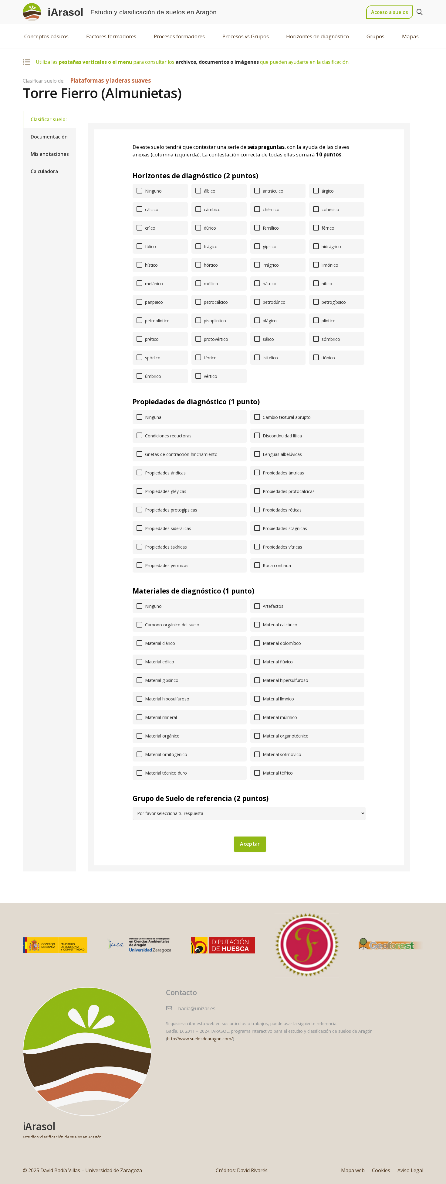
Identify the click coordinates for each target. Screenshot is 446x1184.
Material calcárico (279, 625)
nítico (326, 283)
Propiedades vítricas (282, 547)
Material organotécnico (285, 736)
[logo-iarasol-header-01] (32, 12)
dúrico (209, 228)
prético (151, 339)
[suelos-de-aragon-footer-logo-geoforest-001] (391, 945)
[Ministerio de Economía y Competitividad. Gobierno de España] (55, 945)
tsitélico (270, 358)
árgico (327, 191)
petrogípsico (333, 302)
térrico (210, 358)
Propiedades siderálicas (167, 528)
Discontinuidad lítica (282, 436)
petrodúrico (274, 302)
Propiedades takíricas (165, 547)
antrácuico (272, 191)
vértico (210, 376)
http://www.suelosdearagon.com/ (200, 1039)
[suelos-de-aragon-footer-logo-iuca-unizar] (139, 945)
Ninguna (152, 417)
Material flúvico (277, 662)
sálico (268, 339)
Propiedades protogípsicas (170, 510)
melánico (153, 283)
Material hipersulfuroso (285, 680)
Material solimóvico (281, 754)
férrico (327, 228)
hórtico (210, 265)
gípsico (269, 246)
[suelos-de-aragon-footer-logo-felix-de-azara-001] (307, 945)
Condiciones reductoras (167, 436)
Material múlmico (279, 717)
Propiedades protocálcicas (288, 491)
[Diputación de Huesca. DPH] (223, 945)
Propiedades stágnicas (284, 528)
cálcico (151, 209)
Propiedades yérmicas (166, 565)
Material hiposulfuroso (166, 699)
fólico (150, 246)
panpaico (153, 302)
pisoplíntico (214, 320)
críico (149, 228)
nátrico (269, 283)
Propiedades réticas (282, 510)
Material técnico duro (165, 773)
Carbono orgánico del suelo (171, 625)
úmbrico (152, 376)
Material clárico (159, 643)
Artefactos (272, 606)
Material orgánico (162, 736)
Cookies (381, 1170)
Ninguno (153, 191)
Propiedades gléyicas (165, 491)
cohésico (329, 209)
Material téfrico (277, 773)
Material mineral (160, 717)
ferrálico (270, 228)
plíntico (328, 320)
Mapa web (353, 1170)
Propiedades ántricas (283, 473)
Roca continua (276, 565)
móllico (210, 283)
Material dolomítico (281, 643)
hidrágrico (330, 246)
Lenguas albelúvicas (282, 454)
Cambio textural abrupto (286, 417)
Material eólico (159, 662)
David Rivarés (252, 1170)
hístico (151, 265)
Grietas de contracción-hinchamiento (181, 454)
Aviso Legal (410, 1170)
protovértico (215, 339)
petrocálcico (215, 302)
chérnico (270, 209)
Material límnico (278, 699)
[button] (419, 12)
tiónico (327, 358)
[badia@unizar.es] (172, 1008)
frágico (210, 246)
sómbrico (330, 339)
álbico (209, 191)
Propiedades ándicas (165, 473)
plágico (269, 320)
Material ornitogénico (165, 754)
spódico (152, 358)
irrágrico (270, 265)
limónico (329, 265)
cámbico (212, 209)
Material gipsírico (161, 680)
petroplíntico (157, 320)
